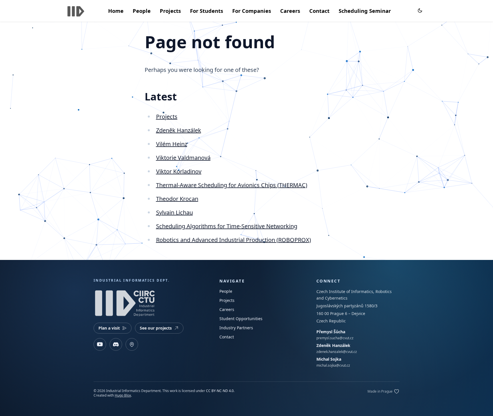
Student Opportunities (240, 318)
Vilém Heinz (171, 144)
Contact (319, 10)
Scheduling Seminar (365, 10)
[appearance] (420, 10)
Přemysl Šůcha (330, 331)
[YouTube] (100, 344)
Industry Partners (236, 327)
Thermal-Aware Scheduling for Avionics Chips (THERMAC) (231, 185)
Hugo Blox (123, 395)
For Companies (251, 10)
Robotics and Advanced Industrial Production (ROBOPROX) (233, 240)
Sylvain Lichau (174, 212)
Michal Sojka (328, 359)
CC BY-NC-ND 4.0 (220, 390)
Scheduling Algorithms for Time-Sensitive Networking (226, 226)
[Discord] (116, 344)
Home (116, 10)
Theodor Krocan (177, 199)
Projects (170, 10)
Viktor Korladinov (178, 171)
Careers (290, 10)
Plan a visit (109, 328)
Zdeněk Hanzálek (178, 130)
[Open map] (132, 344)
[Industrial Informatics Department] (76, 10)
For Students (206, 10)
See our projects (156, 328)
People (142, 10)
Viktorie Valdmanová (183, 157)
